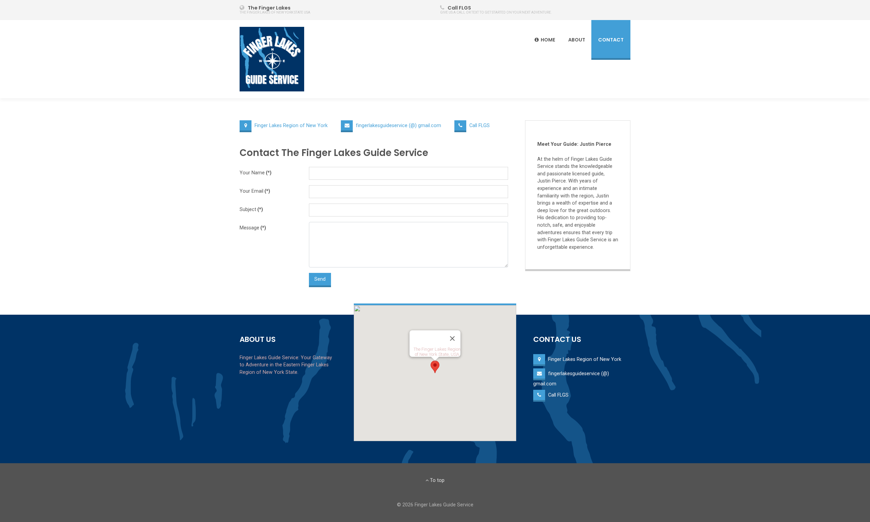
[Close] (452, 338)
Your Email (255, 191)
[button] (435, 367)
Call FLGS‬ (459, 7)
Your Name (256, 173)
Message (253, 228)
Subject (251, 209)
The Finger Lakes (269, 7)
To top (437, 480)
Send (320, 279)
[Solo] (272, 59)
